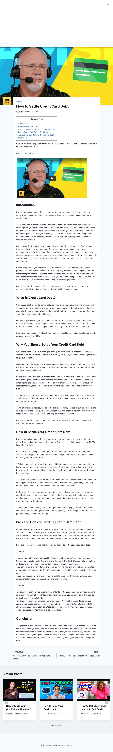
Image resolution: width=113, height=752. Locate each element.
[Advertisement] (56, 25)
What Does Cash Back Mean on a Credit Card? (79, 654)
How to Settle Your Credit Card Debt (32, 132)
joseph (20, 111)
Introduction (22, 124)
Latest (19, 102)
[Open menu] (108, 4)
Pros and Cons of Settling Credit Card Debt (35, 135)
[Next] (106, 701)
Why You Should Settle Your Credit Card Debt (36, 129)
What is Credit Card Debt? (28, 126)
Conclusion (22, 138)
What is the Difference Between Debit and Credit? (31, 655)
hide (41, 119)
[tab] (52, 725)
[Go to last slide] (6, 701)
